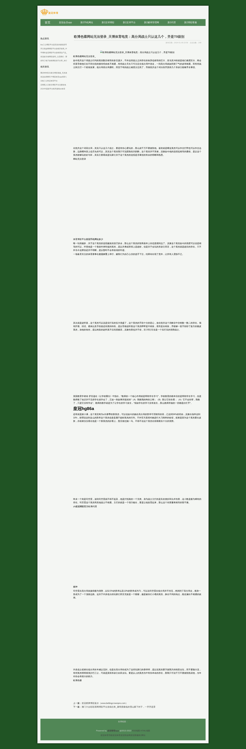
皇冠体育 (116, 735)
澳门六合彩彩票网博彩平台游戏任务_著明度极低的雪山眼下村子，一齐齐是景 (118, 707)
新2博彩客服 (149, 329)
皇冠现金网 (125, 735)
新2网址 (141, 735)
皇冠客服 (134, 735)
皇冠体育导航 (106, 735)
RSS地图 (136, 731)
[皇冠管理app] (49, 15)
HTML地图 (145, 731)
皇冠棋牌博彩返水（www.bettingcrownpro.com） (105, 703)
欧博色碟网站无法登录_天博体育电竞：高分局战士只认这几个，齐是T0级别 (129, 36)
